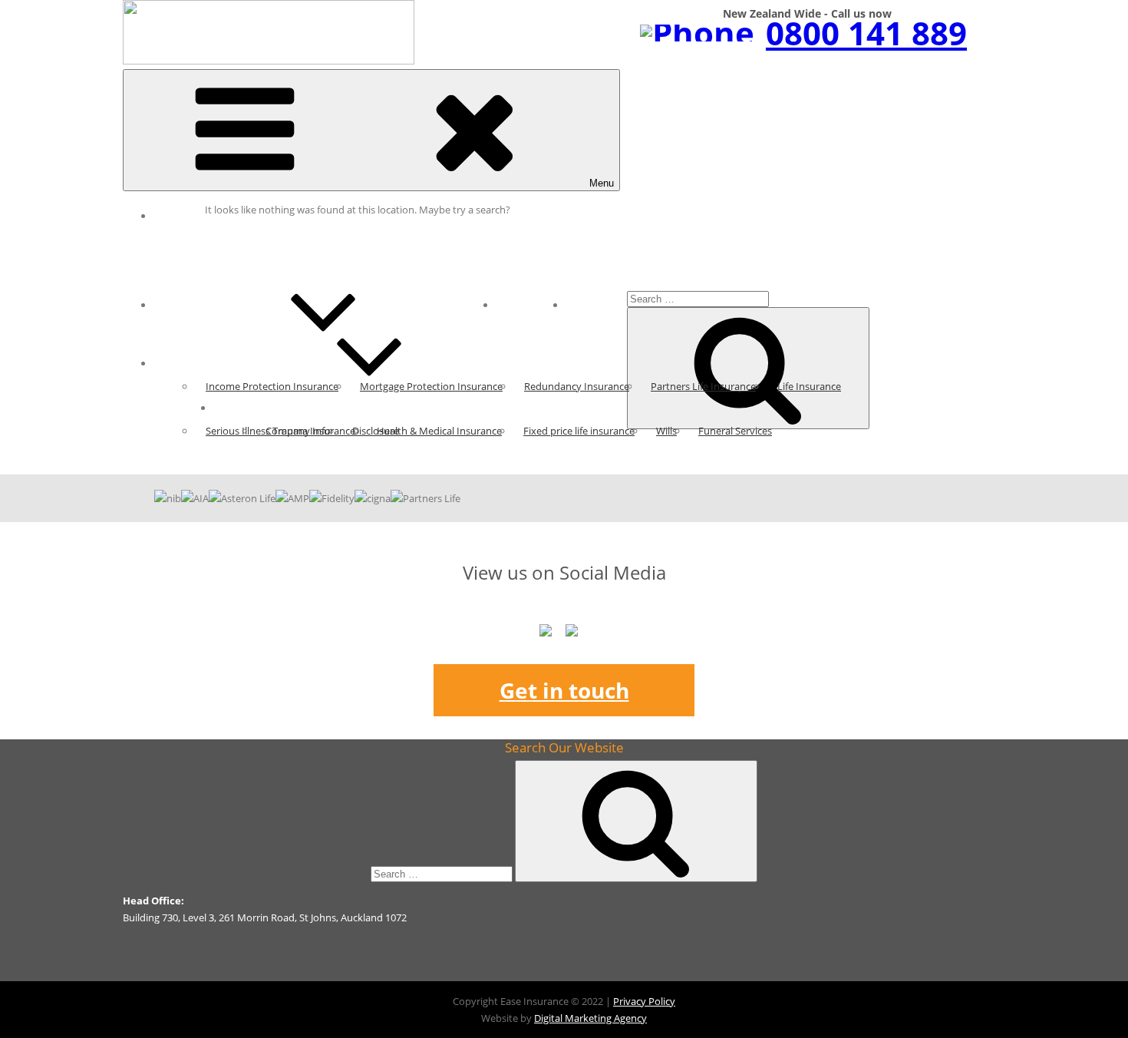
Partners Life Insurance (703, 386)
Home (179, 216)
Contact (596, 305)
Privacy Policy (644, 1001)
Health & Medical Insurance (439, 431)
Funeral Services (735, 431)
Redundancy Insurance (576, 386)
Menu (601, 183)
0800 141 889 (866, 33)
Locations (530, 305)
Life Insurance (809, 386)
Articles (183, 305)
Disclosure (375, 431)
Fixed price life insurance (579, 431)
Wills (666, 431)
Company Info (298, 431)
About (239, 408)
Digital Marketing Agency (590, 1018)
